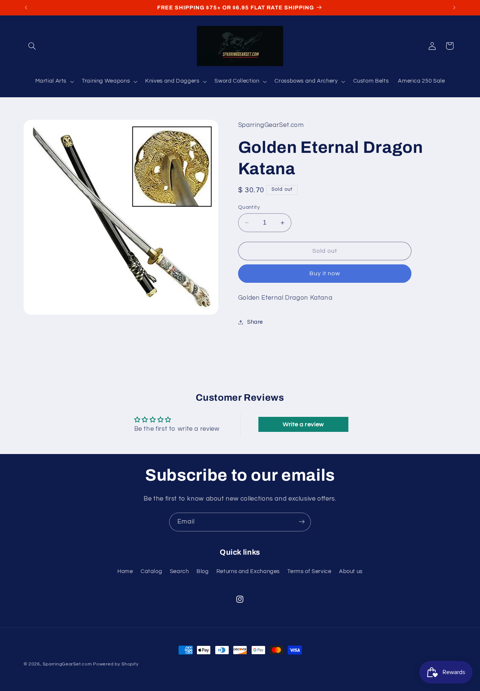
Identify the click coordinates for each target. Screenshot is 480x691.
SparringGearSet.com (67, 664)
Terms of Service (309, 572)
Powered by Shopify (115, 664)
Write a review (303, 424)
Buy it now (324, 273)
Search (179, 572)
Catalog (151, 572)
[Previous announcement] (26, 7)
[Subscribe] (301, 522)
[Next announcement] (454, 7)
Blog (202, 572)
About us (351, 572)
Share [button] (255, 322)
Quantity (249, 207)
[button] (32, 45)
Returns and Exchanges (248, 572)
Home (125, 572)
